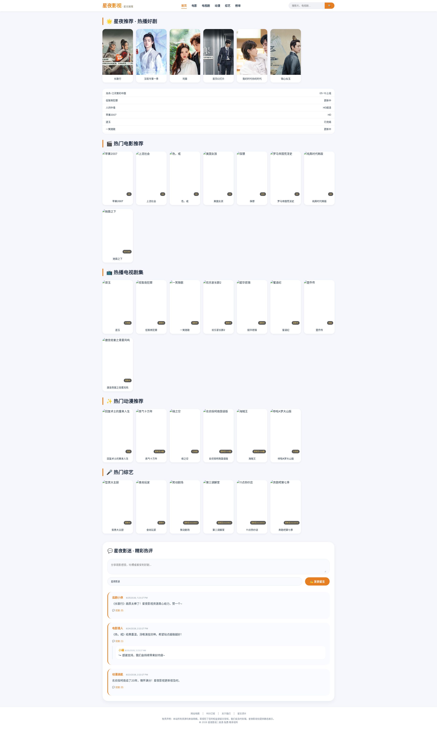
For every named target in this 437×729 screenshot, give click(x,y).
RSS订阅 (210, 713)
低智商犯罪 (112, 100)
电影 (194, 5)
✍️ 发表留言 (317, 581)
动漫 (217, 5)
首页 (184, 5)
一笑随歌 (110, 129)
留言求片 (241, 713)
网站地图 (195, 713)
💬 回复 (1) (117, 641)
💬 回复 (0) (117, 610)
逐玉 (108, 121)
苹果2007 (111, 114)
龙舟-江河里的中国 (116, 93)
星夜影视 (117, 6)
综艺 (227, 5)
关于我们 (226, 713)
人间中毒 (110, 107)
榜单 (238, 5)
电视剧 (206, 5)
